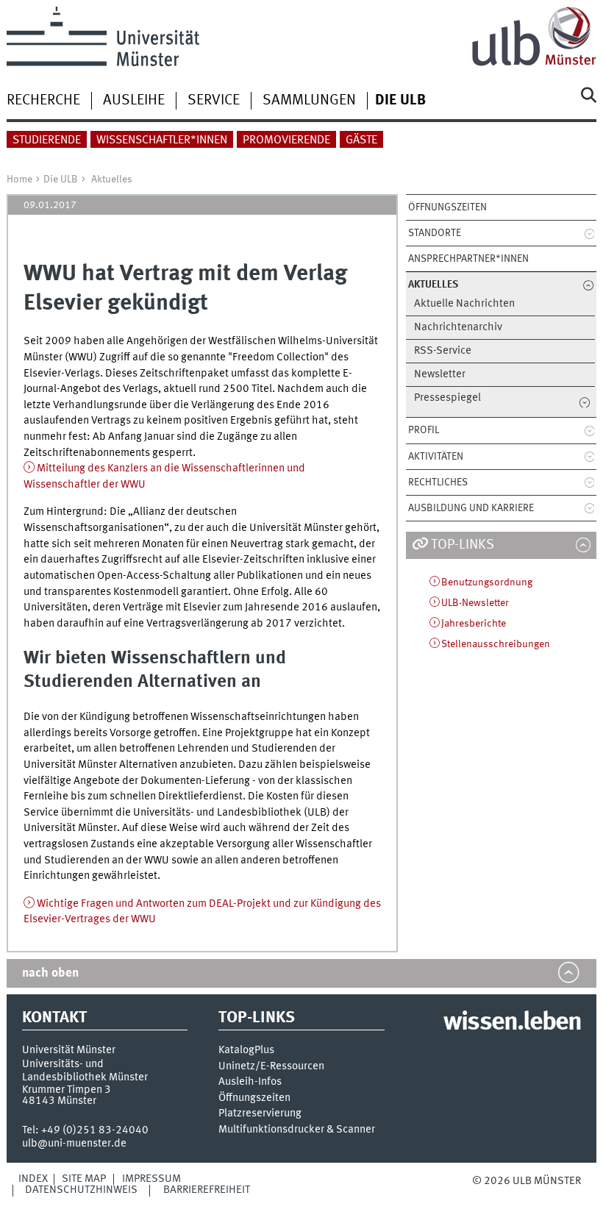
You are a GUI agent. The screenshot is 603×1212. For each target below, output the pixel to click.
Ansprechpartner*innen (468, 259)
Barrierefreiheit (206, 1190)
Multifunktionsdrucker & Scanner (296, 1130)
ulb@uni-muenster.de (74, 1143)
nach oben (50, 973)
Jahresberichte (473, 624)
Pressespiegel (447, 398)
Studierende (47, 140)
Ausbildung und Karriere (471, 508)
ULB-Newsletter (475, 603)
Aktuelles (111, 179)
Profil (423, 430)
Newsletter (439, 374)
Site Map (84, 1179)
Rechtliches (438, 482)
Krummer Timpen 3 (66, 1090)
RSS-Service (442, 351)
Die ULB (60, 179)
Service (214, 100)
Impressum (151, 1179)
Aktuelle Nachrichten (464, 304)
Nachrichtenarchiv (458, 327)
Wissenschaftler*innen (161, 140)
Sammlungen (309, 100)
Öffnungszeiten (447, 207)
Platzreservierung (260, 1113)
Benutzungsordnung (486, 582)
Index (33, 1179)
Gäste (361, 140)
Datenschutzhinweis (81, 1190)
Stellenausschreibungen (495, 644)
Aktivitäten (435, 457)
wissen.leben (512, 1023)
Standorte (434, 233)
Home (19, 179)
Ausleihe (134, 100)
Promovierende (286, 140)
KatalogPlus (246, 1050)
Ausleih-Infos (250, 1082)
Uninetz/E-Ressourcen (271, 1066)
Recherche (43, 100)
